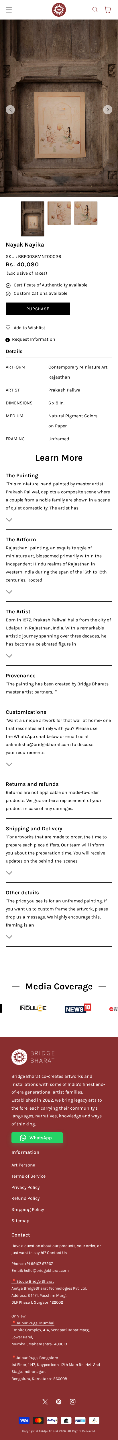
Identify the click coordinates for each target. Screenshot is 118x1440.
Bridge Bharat (48, 1431)
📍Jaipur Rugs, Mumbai (32, 1323)
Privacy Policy (25, 1187)
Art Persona (23, 1165)
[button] (95, 10)
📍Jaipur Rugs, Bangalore (34, 1357)
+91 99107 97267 (38, 1263)
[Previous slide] (10, 109)
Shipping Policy (27, 1209)
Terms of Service (28, 1176)
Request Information (33, 339)
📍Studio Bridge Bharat (32, 1281)
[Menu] (9, 10)
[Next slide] (107, 109)
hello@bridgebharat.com (46, 1270)
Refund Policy (25, 1198)
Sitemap (20, 1220)
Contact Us (57, 1252)
